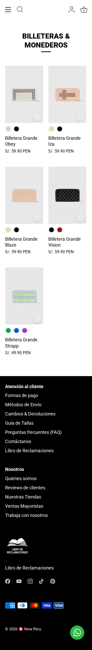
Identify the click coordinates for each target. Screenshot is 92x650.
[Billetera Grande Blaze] (24, 195)
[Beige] (51, 129)
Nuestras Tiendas (23, 497)
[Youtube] (18, 581)
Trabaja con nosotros (26, 515)
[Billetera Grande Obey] (24, 94)
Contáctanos (18, 441)
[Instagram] (30, 581)
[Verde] (8, 330)
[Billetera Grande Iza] (67, 94)
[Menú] (8, 9)
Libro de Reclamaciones (29, 450)
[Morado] (25, 330)
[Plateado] (8, 129)
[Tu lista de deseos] (61, 10)
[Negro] (16, 129)
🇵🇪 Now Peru (29, 629)
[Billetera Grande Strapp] (24, 296)
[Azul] (16, 330)
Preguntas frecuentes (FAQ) (33, 432)
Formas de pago (21, 395)
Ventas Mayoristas (24, 506)
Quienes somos (21, 478)
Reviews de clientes (25, 487)
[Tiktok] (41, 581)
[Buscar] (20, 10)
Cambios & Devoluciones (30, 413)
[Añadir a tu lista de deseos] (37, 117)
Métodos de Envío (23, 404)
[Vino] (60, 230)
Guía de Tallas (19, 423)
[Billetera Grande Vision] (67, 195)
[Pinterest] (52, 581)
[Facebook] (7, 581)
